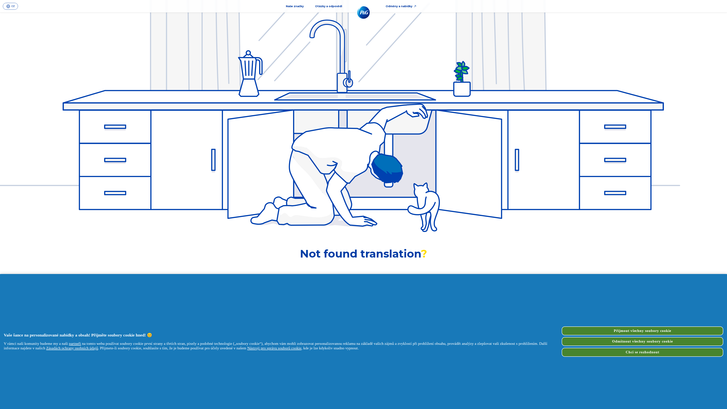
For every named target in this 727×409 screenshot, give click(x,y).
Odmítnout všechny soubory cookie (642, 341)
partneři (75, 343)
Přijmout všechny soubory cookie (642, 331)
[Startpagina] (363, 12)
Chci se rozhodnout (642, 352)
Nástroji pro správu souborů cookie (274, 348)
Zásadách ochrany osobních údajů (72, 348)
